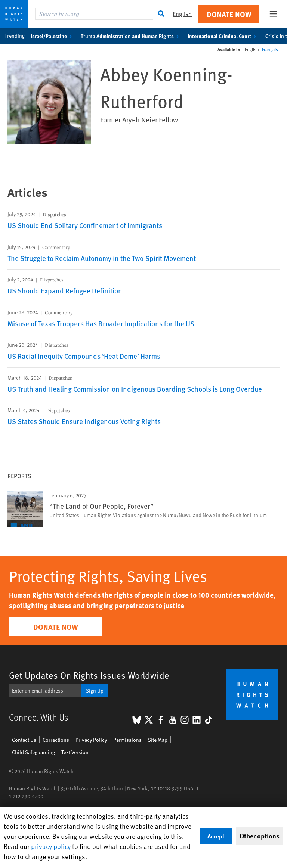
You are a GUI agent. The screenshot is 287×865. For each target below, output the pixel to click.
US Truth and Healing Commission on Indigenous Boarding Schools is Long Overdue (134, 388)
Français (270, 49)
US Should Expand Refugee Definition (64, 290)
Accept (216, 836)
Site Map (157, 739)
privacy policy (51, 846)
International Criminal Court (219, 36)
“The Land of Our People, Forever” (101, 506)
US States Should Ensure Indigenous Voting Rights (84, 421)
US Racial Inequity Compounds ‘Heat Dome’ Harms (83, 356)
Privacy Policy (91, 739)
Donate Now (229, 14)
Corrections (56, 739)
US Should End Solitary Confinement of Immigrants (84, 225)
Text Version (75, 752)
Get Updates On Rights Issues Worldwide (89, 675)
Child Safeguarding (33, 752)
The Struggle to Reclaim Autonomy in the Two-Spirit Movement (101, 258)
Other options (260, 836)
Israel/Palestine (49, 36)
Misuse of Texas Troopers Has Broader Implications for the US (100, 323)
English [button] (182, 13)
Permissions (127, 739)
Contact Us (24, 739)
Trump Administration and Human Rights (127, 36)
